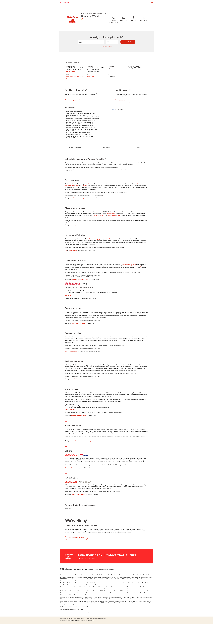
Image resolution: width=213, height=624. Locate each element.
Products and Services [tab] (75, 147)
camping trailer (99, 239)
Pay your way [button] (123, 100)
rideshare (84, 185)
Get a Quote (127, 42)
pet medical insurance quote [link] (79, 494)
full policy (80, 578)
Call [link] (66, 250)
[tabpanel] (106, 70)
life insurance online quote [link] (78, 415)
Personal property (136, 266)
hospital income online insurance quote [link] (82, 441)
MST (138, 66)
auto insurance (90, 184)
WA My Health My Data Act (66, 618)
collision (137, 184)
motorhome (90, 239)
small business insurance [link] (78, 379)
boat (105, 239)
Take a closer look (70, 409)
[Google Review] (82, 19)
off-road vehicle (112, 239)
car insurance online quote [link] (78, 198)
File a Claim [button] (72, 100)
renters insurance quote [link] (78, 323)
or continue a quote (106, 46)
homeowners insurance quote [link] (79, 279)
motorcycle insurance (98, 215)
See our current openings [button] (76, 537)
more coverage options (114, 215)
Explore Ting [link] (68, 295)
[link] (124, 21)
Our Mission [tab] (106, 147)
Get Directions (70, 71)
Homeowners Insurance (129, 264)
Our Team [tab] (137, 147)
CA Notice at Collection (79, 618)
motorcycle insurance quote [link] (79, 225)
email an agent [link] (73, 250)
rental (77, 185)
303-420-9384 (91, 76)
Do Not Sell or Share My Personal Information (96, 618)
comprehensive (69, 185)
